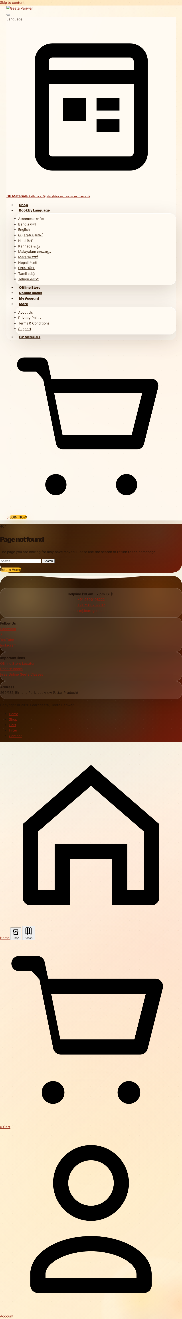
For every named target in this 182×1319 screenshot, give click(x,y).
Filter (13, 730)
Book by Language (34, 210)
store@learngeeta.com (91, 611)
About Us (25, 312)
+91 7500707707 (91, 605)
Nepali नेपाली (27, 263)
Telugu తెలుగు (28, 279)
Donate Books (30, 293)
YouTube (7, 640)
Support (24, 329)
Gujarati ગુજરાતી (30, 235)
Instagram (8, 645)
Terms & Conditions (33, 323)
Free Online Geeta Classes (21, 674)
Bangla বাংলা (27, 224)
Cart (12, 725)
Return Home (10, 570)
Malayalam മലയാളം (34, 251)
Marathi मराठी (28, 257)
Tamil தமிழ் (26, 273)
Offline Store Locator (17, 663)
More (23, 304)
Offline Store (29, 287)
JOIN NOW (18, 517)
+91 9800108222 (91, 599)
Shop (23, 205)
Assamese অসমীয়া (31, 219)
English (24, 229)
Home (13, 714)
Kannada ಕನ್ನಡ (29, 246)
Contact (15, 736)
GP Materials (29, 337)
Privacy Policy (30, 318)
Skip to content (12, 2)
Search (48, 561)
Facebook (8, 629)
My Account (29, 298)
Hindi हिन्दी (25, 241)
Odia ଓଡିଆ (26, 268)
